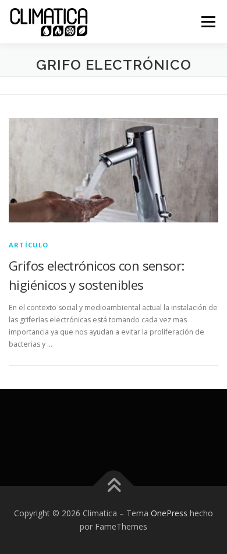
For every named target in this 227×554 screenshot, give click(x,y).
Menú (207, 22)
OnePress (169, 513)
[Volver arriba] (113, 485)
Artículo (29, 244)
